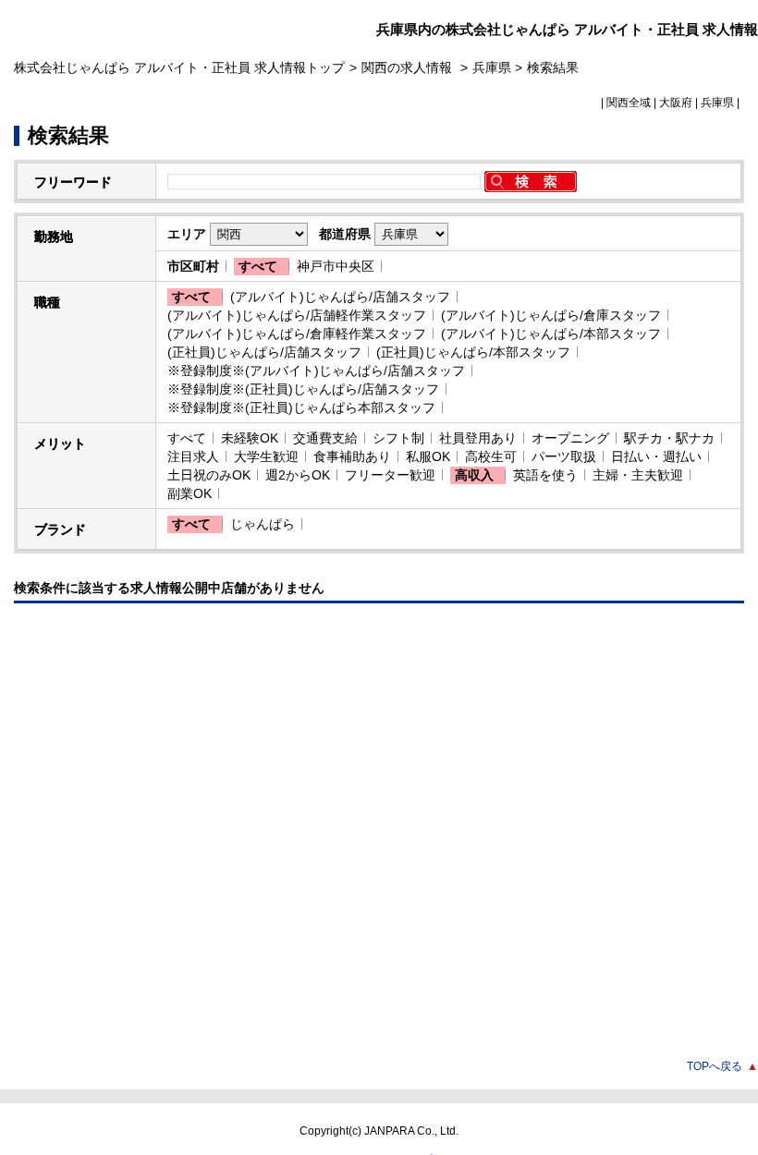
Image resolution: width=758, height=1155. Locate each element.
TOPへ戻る (722, 1066)
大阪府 (675, 102)
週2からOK (297, 475)
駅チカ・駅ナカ (669, 438)
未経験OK (249, 438)
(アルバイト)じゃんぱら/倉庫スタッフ (551, 315)
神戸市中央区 (335, 266)
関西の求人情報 (408, 67)
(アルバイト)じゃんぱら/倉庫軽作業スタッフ (296, 333)
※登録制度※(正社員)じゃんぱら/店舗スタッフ (303, 389)
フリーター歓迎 (390, 475)
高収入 (474, 475)
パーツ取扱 (564, 456)
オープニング (570, 438)
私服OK (428, 456)
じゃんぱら (262, 524)
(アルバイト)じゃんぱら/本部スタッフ (551, 333)
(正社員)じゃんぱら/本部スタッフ (473, 352)
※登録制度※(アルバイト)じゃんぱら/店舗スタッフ (316, 370)
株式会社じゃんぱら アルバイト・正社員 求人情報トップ (179, 67)
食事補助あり (352, 456)
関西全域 (628, 102)
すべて (257, 266)
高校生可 (491, 456)
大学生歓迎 (266, 456)
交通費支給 (325, 438)
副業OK (189, 493)
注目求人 (193, 456)
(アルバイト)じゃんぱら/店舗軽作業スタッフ (296, 315)
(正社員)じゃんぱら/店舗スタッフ (264, 352)
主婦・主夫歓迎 (638, 475)
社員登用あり (478, 438)
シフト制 (398, 438)
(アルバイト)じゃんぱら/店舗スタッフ (340, 296)
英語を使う (545, 475)
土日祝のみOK (209, 475)
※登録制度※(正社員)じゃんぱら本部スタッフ (301, 407)
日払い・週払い (656, 456)
